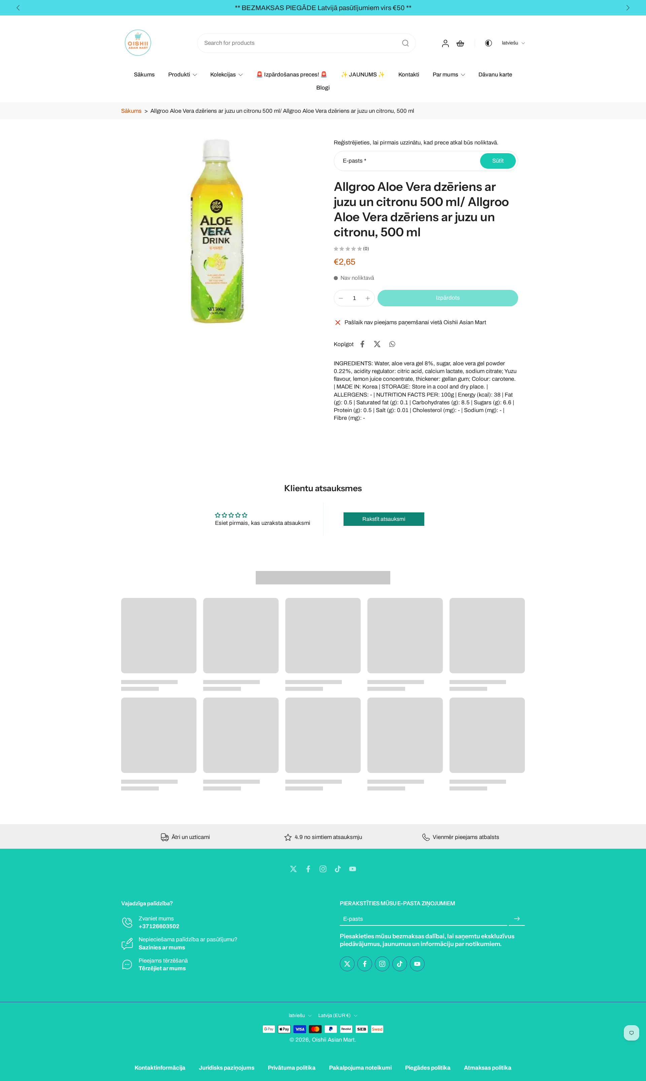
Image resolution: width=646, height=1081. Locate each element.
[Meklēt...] (405, 43)
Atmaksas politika (487, 1068)
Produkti (179, 74)
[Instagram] (323, 869)
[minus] (341, 298)
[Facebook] (308, 869)
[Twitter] (293, 869)
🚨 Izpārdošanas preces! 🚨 (291, 74)
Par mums (445, 74)
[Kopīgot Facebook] (362, 344)
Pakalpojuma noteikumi (360, 1068)
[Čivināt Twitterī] (377, 344)
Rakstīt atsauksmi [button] (383, 519)
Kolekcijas (223, 74)
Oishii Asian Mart (333, 1040)
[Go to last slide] (18, 8)
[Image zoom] (216, 231)
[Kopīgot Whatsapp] (392, 344)
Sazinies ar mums (162, 947)
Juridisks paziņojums (226, 1068)
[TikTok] (337, 869)
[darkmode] (484, 43)
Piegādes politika (428, 1068)
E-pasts (354, 161)
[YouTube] (352, 869)
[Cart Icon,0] (460, 43)
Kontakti (408, 74)
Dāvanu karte (495, 74)
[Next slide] (628, 8)
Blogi (323, 88)
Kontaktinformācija (160, 1068)
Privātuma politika (292, 1068)
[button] (448, 298)
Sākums (144, 74)
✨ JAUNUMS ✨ (363, 74)
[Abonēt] (517, 919)
